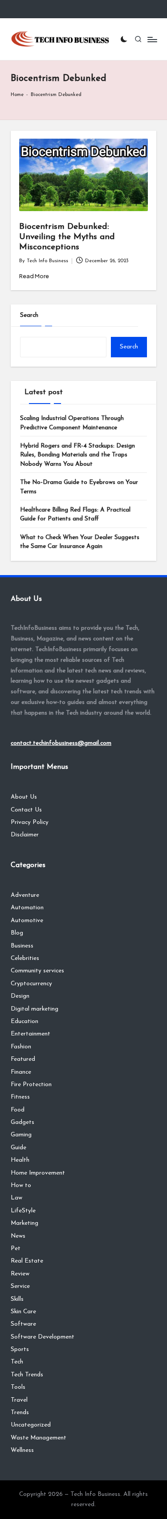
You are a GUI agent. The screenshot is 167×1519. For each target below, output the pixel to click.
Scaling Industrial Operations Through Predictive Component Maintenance (72, 423)
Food (17, 1110)
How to (21, 1185)
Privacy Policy (30, 822)
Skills (17, 1299)
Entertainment (30, 1034)
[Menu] (151, 39)
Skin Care (23, 1312)
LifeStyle (23, 1211)
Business (22, 946)
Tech (17, 1362)
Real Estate (27, 1261)
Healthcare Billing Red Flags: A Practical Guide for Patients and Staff (75, 514)
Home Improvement (38, 1173)
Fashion (21, 1047)
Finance (21, 1072)
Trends (20, 1412)
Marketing (24, 1223)
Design (20, 996)
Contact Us (26, 810)
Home (17, 94)
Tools (18, 1387)
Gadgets (22, 1122)
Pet (15, 1248)
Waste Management (38, 1438)
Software (23, 1324)
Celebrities (25, 958)
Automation (27, 908)
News (18, 1236)
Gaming (21, 1135)
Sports (20, 1349)
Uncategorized (31, 1425)
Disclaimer (25, 835)
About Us (24, 797)
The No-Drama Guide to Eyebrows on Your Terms (79, 487)
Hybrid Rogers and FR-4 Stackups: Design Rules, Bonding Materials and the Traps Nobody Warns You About (77, 455)
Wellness (22, 1450)
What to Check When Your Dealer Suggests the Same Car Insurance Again (79, 542)
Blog (17, 933)
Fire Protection (31, 1084)
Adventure (25, 895)
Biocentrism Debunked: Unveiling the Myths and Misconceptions (67, 237)
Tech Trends (27, 1375)
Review (20, 1274)
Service (20, 1286)
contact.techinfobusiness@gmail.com (61, 743)
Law (16, 1198)
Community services (37, 971)
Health (20, 1160)
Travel (19, 1400)
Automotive (27, 920)
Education (24, 1021)
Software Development (42, 1337)
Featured (23, 1059)
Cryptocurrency (31, 984)
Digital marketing (34, 1009)
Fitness (20, 1097)
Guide (18, 1148)
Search (29, 315)
